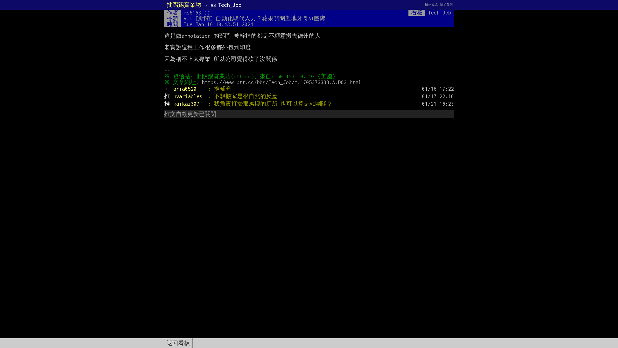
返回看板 (178, 343)
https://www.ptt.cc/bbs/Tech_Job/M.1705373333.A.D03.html (281, 82)
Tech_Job (225, 5)
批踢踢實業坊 (184, 5)
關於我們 (446, 4)
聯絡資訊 (431, 4)
